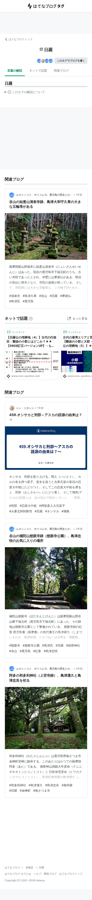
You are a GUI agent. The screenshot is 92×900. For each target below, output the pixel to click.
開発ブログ (50, 873)
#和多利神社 (17, 785)
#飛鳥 (66, 511)
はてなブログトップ (70, 873)
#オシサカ (52, 511)
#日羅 (54, 296)
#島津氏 (14, 301)
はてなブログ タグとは (18, 873)
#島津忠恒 (51, 651)
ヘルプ (37, 873)
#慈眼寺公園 (31, 645)
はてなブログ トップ (20, 39)
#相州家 (67, 785)
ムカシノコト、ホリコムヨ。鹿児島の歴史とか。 (44, 194)
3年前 (79, 528)
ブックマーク (16, 332)
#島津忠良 (52, 785)
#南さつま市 (41, 790)
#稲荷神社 (73, 645)
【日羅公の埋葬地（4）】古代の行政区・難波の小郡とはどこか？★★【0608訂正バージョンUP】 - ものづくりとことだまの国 (31, 341)
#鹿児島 (28, 301)
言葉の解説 (14, 70)
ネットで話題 (38, 70)
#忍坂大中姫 (28, 505)
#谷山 (43, 296)
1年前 (79, 194)
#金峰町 (25, 790)
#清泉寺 (14, 296)
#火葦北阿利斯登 (20, 511)
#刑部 (13, 505)
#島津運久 (36, 785)
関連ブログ (61, 70)
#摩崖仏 (65, 296)
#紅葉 (37, 651)
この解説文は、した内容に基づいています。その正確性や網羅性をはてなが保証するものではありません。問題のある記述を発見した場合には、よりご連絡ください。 (25, 93)
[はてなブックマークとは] (31, 318)
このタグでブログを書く (71, 60)
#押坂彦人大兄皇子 (52, 505)
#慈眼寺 (14, 645)
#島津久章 (30, 296)
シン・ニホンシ (25, 408)
